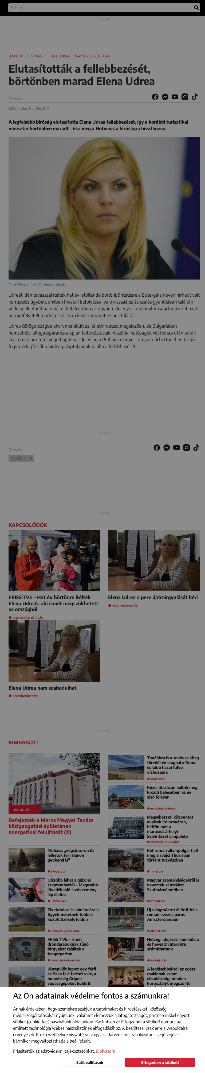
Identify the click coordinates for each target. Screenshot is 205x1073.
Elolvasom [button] (105, 1051)
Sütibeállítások (89, 1062)
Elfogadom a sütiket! (160, 1062)
